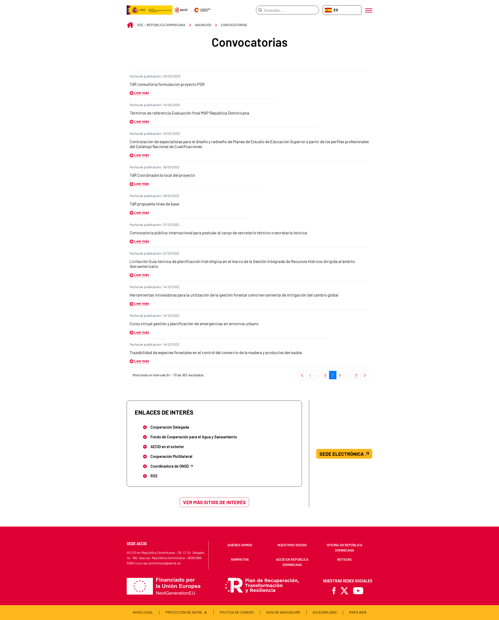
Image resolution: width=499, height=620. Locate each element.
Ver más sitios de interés (214, 502)
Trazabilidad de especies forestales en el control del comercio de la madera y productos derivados (216, 352)
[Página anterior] (302, 375)
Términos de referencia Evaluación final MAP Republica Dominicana (189, 112)
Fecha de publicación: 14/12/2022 (154, 287)
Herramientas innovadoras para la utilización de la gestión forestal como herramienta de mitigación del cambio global (234, 294)
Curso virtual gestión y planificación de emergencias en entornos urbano (194, 323)
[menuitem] (240, 545)
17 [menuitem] (358, 376)
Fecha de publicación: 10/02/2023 (155, 133)
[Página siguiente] (365, 375)
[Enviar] (260, 10)
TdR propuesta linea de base (154, 203)
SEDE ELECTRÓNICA (341, 454)
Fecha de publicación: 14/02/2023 (155, 105)
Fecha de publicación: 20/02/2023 (155, 76)
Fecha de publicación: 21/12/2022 (154, 224)
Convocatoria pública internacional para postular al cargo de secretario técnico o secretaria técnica (218, 232)
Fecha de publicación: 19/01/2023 (154, 167)
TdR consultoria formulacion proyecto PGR (167, 84)
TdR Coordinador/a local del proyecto (162, 175)
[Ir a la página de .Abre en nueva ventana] (150, 10)
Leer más (141, 93)
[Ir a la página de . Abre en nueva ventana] (181, 10)
